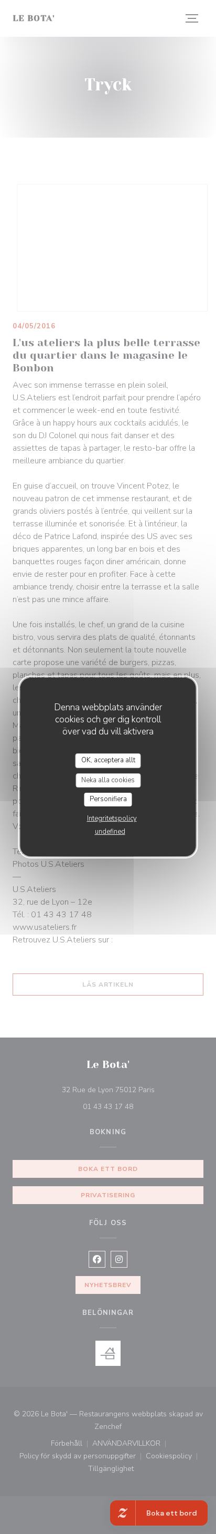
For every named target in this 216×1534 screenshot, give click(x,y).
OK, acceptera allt (108, 760)
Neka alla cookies (108, 780)
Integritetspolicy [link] (112, 818)
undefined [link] (110, 831)
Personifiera (108, 799)
